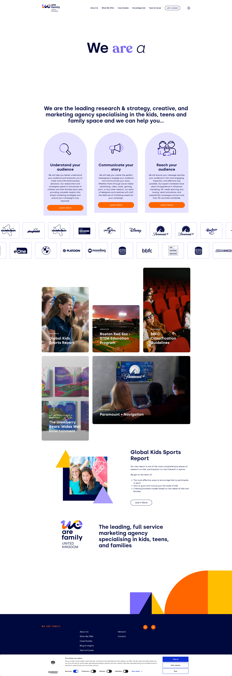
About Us (94, 8)
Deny (175, 671)
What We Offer (108, 8)
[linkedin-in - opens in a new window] (145, 627)
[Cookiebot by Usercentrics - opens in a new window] (53, 672)
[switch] (93, 671)
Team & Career (155, 8)
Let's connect (172, 8)
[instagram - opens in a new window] (153, 627)
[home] (51, 8)
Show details (136, 671)
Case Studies (123, 8)
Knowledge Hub (138, 8)
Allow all (175, 659)
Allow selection (175, 665)
